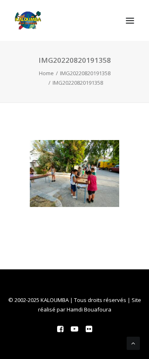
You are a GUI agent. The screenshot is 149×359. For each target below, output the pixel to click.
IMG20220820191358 (85, 73)
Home (46, 73)
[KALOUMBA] (28, 20)
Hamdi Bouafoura (89, 309)
